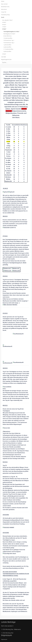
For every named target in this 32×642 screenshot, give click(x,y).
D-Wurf (4, 29)
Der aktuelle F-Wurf (7, 20)
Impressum (4, 639)
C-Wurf (4, 26)
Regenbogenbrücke (6, 59)
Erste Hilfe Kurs (7, 36)
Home (2, 1)
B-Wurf (4, 24)
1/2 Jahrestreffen (7, 38)
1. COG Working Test (7, 633)
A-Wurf (4, 22)
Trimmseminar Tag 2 (8, 42)
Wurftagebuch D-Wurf (9, 34)
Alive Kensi (4, 9)
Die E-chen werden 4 (7, 626)
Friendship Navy (5, 14)
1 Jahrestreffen (7, 44)
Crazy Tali (3, 12)
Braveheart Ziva (5, 6)
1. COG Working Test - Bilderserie (11, 629)
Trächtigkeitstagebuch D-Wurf (11, 31)
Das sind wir (4, 4)
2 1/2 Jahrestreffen (8, 49)
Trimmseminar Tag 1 (8, 40)
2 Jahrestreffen (7, 47)
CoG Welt (3, 57)
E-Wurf (4, 54)
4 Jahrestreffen (7, 51)
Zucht (2, 17)
